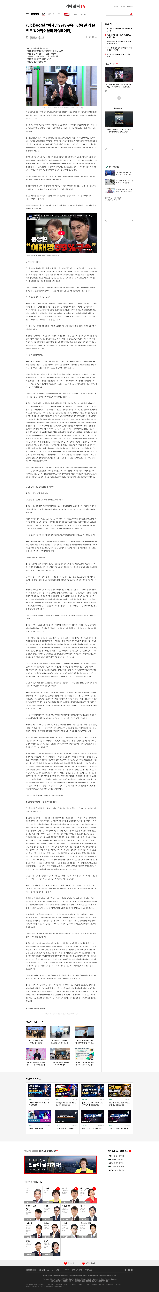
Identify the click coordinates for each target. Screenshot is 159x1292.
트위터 (89, 37)
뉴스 (43, 14)
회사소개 (42, 1270)
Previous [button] (106, 149)
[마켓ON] (67, 14)
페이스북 (86, 37)
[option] (122, 149)
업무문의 (58, 1270)
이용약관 (66, 1270)
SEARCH (131, 14)
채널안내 (83, 14)
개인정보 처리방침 (77, 1270)
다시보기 (51, 14)
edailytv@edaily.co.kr (99, 1284)
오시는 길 (50, 1270)
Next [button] (132, 149)
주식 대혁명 (116, 1156)
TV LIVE (34, 14)
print (96, 37)
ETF (59, 14)
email (93, 37)
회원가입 (123, 7)
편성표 (75, 14)
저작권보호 (88, 1270)
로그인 (116, 7)
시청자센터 (130, 7)
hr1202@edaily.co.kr (39, 1008)
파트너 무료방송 (40, 1151)
